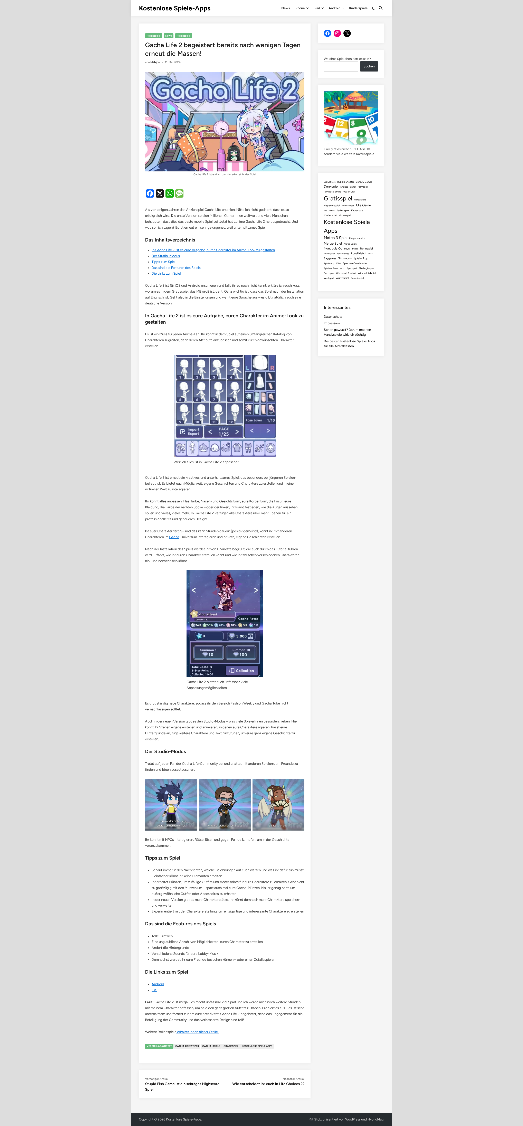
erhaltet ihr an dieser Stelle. (197, 1032)
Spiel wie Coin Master (355, 263)
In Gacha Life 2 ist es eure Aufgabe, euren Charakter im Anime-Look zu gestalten (213, 250)
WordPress (352, 1119)
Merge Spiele (350, 244)
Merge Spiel (333, 243)
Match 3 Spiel (335, 237)
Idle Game (363, 205)
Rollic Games (342, 253)
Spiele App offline (332, 263)
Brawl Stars (329, 181)
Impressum (332, 323)
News (285, 8)
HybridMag (375, 1119)
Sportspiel (352, 268)
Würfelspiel (342, 278)
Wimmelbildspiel (367, 273)
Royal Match (359, 253)
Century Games (364, 181)
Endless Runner (348, 186)
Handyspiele (360, 199)
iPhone (300, 8)
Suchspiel (329, 273)
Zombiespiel (357, 278)
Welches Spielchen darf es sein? (347, 59)
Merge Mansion (357, 238)
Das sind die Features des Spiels (176, 268)
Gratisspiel (231, 1046)
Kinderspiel (330, 215)
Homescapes (348, 205)
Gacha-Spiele (211, 1046)
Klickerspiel (345, 215)
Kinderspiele (358, 8)
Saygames (330, 258)
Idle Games (329, 210)
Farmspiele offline (332, 191)
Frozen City (349, 191)
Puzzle (355, 248)
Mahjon (155, 62)
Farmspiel (363, 186)
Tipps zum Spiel (163, 262)
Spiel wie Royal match (334, 268)
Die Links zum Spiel (166, 273)
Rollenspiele (154, 35)
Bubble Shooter (345, 181)
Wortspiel (329, 278)
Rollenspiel (329, 253)
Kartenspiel (342, 210)
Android (334, 8)
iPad (317, 8)
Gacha (174, 537)
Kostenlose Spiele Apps (257, 1046)
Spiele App (360, 258)
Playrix (347, 248)
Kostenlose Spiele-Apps (174, 8)
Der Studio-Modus (166, 256)
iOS (154, 990)
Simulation (345, 258)
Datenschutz (333, 317)
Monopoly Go (333, 248)
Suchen (369, 66)
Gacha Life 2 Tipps (187, 1046)
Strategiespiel (366, 268)
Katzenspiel (357, 210)
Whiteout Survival (346, 273)
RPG (370, 253)
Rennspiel (366, 248)
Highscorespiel (332, 205)
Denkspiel (331, 186)
